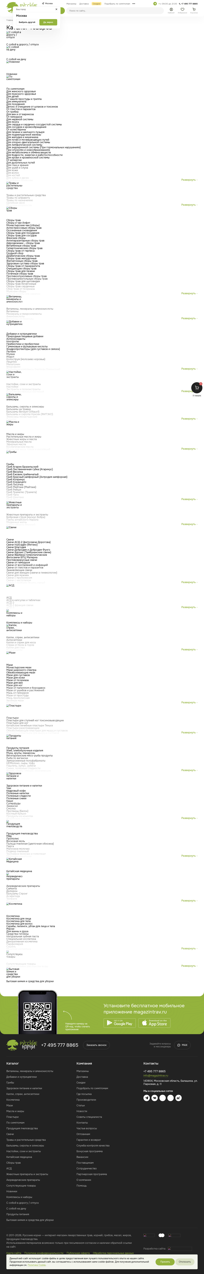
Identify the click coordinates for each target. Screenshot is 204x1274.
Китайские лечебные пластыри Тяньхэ (29, 725)
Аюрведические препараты (23, 1180)
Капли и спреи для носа (21, 642)
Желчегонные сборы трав (22, 261)
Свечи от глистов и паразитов (24, 567)
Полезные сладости (18, 795)
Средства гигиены (17, 934)
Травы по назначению (19, 200)
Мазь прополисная (18, 698)
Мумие (10, 354)
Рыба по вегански (17, 758)
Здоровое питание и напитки (24, 1088)
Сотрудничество (86, 1168)
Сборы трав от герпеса (20, 250)
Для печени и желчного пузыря (25, 132)
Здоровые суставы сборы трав (25, 263)
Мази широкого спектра (21, 670)
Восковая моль (15, 841)
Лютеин (11, 351)
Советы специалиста (89, 1117)
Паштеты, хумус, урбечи (21, 765)
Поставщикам (85, 1162)
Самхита (11, 888)
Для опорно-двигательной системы (28, 142)
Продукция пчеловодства (22, 1128)
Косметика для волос (19, 923)
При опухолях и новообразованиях (28, 150)
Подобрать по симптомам (92, 1088)
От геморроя (14, 116)
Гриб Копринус (15, 479)
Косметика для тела (18, 921)
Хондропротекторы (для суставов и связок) (33, 349)
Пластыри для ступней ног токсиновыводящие (35, 720)
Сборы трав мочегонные (21, 283)
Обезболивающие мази (20, 672)
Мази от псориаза (17, 680)
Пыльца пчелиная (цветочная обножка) (30, 843)
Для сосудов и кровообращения (26, 127)
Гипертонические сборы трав (24, 248)
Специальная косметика (21, 939)
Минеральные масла (19, 441)
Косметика (13, 1099)
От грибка (12, 111)
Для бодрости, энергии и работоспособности (34, 155)
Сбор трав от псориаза (20, 289)
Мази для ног (14, 685)
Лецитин (11, 361)
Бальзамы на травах (18, 409)
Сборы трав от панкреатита (23, 266)
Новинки (11, 1191)
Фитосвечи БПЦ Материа (21, 557)
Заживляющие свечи (19, 570)
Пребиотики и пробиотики (22, 344)
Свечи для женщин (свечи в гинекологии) (31, 572)
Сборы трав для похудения (22, 233)
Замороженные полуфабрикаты (25, 760)
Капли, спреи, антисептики (22, 1094)
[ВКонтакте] (154, 1098)
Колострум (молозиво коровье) (25, 359)
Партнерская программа (91, 1174)
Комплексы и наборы (19, 1197)
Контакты (82, 1122)
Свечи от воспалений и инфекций (27, 565)
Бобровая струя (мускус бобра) (25, 517)
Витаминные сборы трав (21, 245)
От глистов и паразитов (21, 109)
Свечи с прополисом (19, 577)
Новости (81, 1111)
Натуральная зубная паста (22, 936)
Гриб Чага (12, 494)
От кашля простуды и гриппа (24, 99)
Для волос (12, 172)
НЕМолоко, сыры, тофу (20, 763)
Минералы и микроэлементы (24, 314)
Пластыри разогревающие (22, 728)
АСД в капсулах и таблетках (23, 600)
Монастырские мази (18, 667)
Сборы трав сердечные (20, 286)
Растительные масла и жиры (23, 436)
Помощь (81, 1185)
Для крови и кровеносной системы (28, 157)
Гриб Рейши (13, 489)
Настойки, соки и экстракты (23, 1151)
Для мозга (12, 122)
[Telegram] (155, 3)
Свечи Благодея (16, 547)
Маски (10, 928)
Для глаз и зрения (17, 165)
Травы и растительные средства (26, 1140)
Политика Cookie (37, 1265)
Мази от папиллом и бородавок (25, 687)
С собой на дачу (16, 1208)
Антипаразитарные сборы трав (25, 240)
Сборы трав (13, 1162)
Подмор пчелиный (17, 851)
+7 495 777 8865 (59, 1045)
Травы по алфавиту (18, 197)
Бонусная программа (89, 1151)
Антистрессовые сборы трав (24, 228)
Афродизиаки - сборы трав (23, 243)
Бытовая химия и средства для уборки (30, 1220)
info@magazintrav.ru (155, 1075)
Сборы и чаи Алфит (18, 222)
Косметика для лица (18, 918)
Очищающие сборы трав (21, 268)
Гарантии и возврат (88, 1140)
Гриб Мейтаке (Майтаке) (21, 487)
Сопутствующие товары (21, 1185)
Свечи (10, 1134)
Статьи (80, 1105)
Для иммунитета (16, 101)
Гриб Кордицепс (16, 482)
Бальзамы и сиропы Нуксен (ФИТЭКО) (29, 414)
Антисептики (14, 640)
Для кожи (12, 170)
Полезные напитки (17, 793)
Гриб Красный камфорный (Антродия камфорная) (36, 477)
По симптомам (15, 1122)
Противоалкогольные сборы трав (27, 278)
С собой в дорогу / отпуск (22, 1202)
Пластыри (12, 1117)
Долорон (11, 891)
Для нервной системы (19, 119)
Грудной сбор (14, 253)
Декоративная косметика (21, 941)
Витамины (12, 311)
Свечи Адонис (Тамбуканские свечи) (28, 552)
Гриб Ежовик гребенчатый (22, 474)
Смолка (11, 808)
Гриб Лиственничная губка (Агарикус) (29, 469)
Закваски (12, 806)
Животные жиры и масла (21, 439)
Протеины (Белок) (17, 811)
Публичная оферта (78, 1253)
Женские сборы (16, 238)
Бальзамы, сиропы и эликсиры (25, 1145)
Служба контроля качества (92, 1145)
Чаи (8, 788)
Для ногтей (13, 175)
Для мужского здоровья (21, 94)
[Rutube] (178, 1098)
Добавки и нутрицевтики (21, 1077)
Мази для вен (14, 682)
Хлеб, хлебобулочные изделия (24, 750)
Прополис (12, 838)
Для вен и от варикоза (20, 114)
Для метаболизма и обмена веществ (28, 152)
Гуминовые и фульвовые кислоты (27, 346)
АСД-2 (10, 602)
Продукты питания (17, 1214)
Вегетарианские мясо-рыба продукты (29, 755)
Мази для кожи (15, 677)
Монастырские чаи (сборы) (23, 225)
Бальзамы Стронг (17, 893)
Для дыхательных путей (20, 162)
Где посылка (84, 1094)
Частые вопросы (86, 1128)
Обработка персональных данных (113, 1253)
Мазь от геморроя (17, 693)
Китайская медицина (19, 1157)
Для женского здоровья (21, 91)
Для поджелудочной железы (23, 134)
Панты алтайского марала (22, 519)
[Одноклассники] (170, 1098)
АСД (9, 1168)
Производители (86, 1099)
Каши (9, 801)
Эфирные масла (16, 444)
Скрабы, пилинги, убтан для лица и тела (30, 926)
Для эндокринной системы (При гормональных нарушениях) (43, 147)
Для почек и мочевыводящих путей (27, 139)
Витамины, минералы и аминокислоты (29, 1071)
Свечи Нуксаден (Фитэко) (22, 544)
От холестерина (16, 129)
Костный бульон (16, 813)
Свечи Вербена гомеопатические (26, 555)
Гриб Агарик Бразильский (22, 466)
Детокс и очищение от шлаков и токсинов (32, 106)
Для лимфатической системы (24, 144)
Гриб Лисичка (14, 484)
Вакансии (82, 1157)
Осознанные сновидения (21, 230)
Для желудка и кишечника (22, 137)
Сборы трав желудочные (21, 258)
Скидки (80, 1082)
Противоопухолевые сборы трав (26, 276)
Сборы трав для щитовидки (23, 281)
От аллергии (14, 160)
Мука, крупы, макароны (20, 753)
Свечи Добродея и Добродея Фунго (28, 549)
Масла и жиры (15, 1111)
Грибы (10, 1082)
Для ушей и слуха (17, 167)
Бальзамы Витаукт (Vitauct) (22, 411)
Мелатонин (13, 364)
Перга (10, 846)
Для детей (12, 96)
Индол (10, 356)
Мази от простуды (17, 695)
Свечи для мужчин (17, 575)
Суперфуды (13, 803)
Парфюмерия (14, 944)
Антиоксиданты (15, 339)
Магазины (82, 1071)
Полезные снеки (16, 798)
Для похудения (15, 104)
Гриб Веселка (14, 471)
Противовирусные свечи (21, 560)
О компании (83, 1180)
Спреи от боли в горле (20, 645)
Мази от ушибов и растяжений (25, 690)
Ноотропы (12, 341)
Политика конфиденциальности (43, 1253)
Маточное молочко (18, 848)
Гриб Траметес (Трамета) (21, 492)
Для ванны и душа (17, 931)
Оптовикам (83, 1134)
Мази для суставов (18, 675)
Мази (9, 1105)
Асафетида (13, 896)
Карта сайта (13, 1253)
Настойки (12, 386)
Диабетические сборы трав (23, 256)
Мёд (8, 836)
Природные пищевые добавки (24, 336)
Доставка (82, 1077)
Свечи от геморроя (18, 562)
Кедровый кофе (16, 790)
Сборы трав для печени (20, 271)
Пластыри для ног (17, 723)
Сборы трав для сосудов (21, 235)
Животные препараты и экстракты (27, 1174)
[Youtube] (162, 1098)
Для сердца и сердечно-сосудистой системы (34, 124)
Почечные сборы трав (19, 273)
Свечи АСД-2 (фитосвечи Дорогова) (28, 542)
